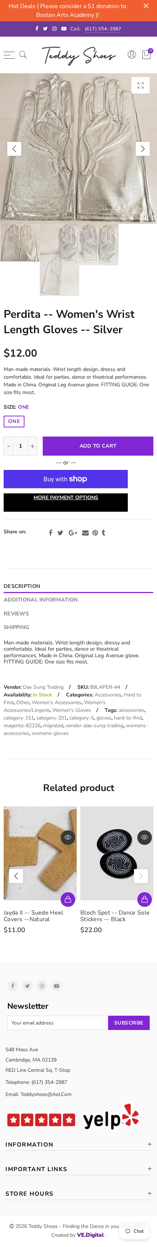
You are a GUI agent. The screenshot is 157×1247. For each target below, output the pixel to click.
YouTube (56, 986)
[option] (78, 148)
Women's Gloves (71, 710)
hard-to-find (128, 717)
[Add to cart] (68, 899)
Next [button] (143, 149)
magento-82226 (22, 725)
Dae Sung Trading (43, 687)
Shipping (16, 627)
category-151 (19, 717)
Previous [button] (14, 149)
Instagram (42, 986)
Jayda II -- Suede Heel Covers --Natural (34, 916)
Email (85, 533)
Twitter (60, 533)
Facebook (50, 533)
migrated (53, 725)
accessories (131, 710)
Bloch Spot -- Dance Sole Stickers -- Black (115, 916)
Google (73, 533)
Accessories (108, 694)
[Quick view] (68, 837)
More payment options (66, 497)
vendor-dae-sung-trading (94, 725)
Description (22, 586)
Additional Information (41, 599)
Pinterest (95, 533)
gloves (103, 717)
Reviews (16, 613)
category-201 (52, 717)
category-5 (81, 717)
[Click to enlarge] (140, 85)
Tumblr (103, 533)
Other (22, 702)
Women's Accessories (56, 702)
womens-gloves (50, 733)
